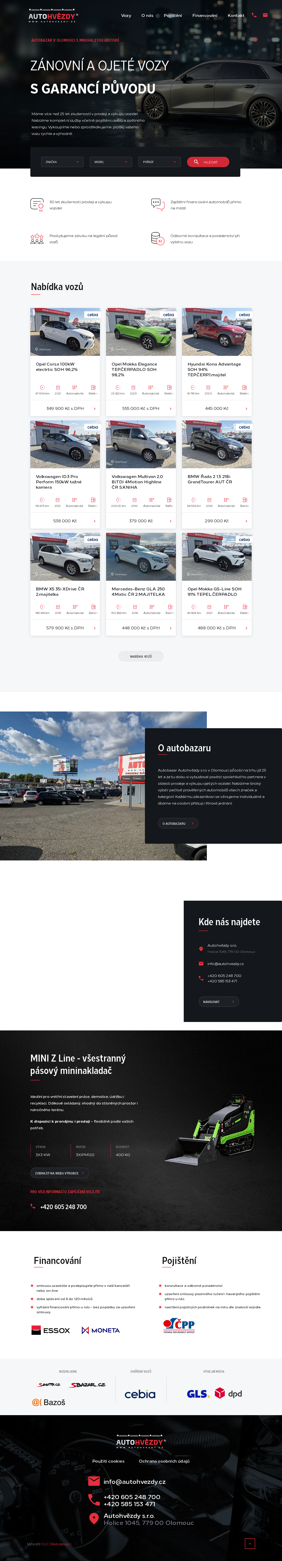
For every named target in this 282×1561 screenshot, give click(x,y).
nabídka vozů (141, 656)
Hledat (211, 162)
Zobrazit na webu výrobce (56, 1173)
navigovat (211, 1001)
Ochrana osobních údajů (164, 1460)
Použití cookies (108, 1460)
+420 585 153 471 (222, 980)
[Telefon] (254, 15)
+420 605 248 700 (224, 975)
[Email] (265, 15)
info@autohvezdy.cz (225, 963)
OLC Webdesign (56, 1543)
